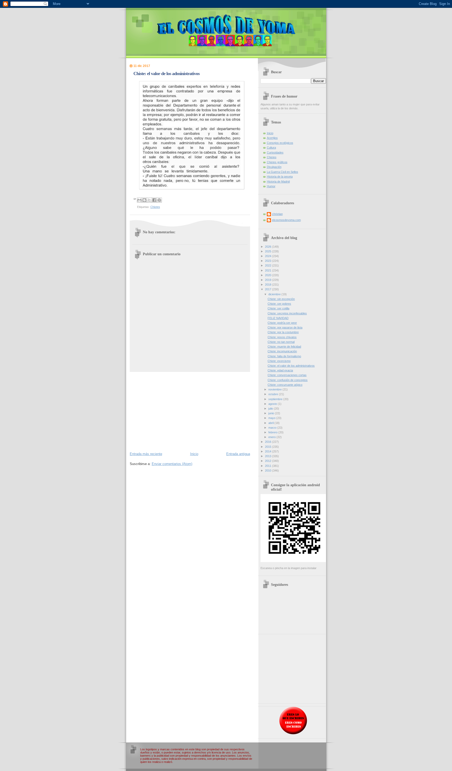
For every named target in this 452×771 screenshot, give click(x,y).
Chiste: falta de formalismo (284, 356)
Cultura (271, 147)
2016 (268, 441)
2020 (268, 275)
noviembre (275, 389)
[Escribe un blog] (144, 200)
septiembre (275, 399)
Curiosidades (275, 152)
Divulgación (274, 166)
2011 (268, 465)
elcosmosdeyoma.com (286, 220)
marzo (272, 427)
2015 (268, 446)
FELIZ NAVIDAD (278, 318)
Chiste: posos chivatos (282, 337)
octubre (273, 394)
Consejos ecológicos (280, 142)
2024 (268, 256)
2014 (268, 451)
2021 (268, 270)
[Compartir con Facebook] (154, 200)
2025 (268, 251)
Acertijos (272, 137)
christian (277, 214)
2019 (268, 279)
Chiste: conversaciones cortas (287, 375)
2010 (268, 470)
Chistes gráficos (277, 162)
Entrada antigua (238, 454)
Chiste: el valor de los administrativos (291, 365)
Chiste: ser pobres (279, 303)
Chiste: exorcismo (279, 360)
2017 (268, 289)
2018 (268, 284)
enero (272, 437)
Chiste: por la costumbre (283, 332)
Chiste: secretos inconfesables (287, 313)
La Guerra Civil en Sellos (282, 171)
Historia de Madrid (278, 181)
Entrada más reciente (146, 454)
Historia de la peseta (280, 176)
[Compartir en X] (149, 200)
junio (271, 413)
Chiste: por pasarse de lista (285, 327)
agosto (273, 403)
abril (271, 422)
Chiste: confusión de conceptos (288, 380)
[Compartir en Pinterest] (159, 200)
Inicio (194, 454)
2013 (268, 456)
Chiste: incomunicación (282, 351)
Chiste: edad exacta (280, 370)
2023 (268, 260)
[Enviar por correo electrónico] (139, 200)
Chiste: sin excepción (281, 299)
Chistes (155, 206)
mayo (272, 417)
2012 (268, 460)
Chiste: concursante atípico (285, 384)
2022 (268, 265)
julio (271, 408)
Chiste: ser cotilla (278, 308)
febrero (273, 432)
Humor (271, 186)
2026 (268, 246)
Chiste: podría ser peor (282, 322)
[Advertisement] (190, 411)
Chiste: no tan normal (281, 341)
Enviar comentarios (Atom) (172, 464)
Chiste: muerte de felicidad (284, 346)
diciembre (274, 294)
